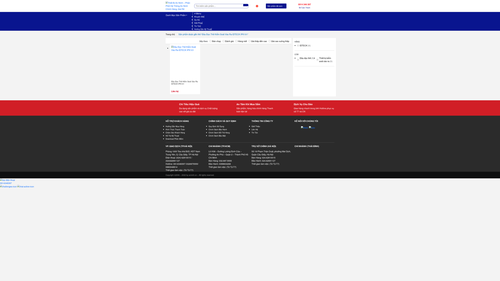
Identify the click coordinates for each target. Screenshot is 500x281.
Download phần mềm (174, 139)
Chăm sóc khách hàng (175, 132)
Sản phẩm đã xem (274, 6)
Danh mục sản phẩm (176, 15)
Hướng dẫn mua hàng (175, 126)
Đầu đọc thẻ (305, 58)
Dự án (196, 19)
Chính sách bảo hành (218, 129)
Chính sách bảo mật (217, 135)
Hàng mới (242, 41)
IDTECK (303, 45)
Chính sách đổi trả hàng (219, 132)
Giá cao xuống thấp (280, 41)
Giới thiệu (256, 126)
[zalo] (312, 127)
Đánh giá (229, 41)
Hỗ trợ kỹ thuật (172, 135)
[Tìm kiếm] (245, 5)
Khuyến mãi (199, 16)
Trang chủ (170, 34)
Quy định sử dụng (216, 126)
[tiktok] (304, 127)
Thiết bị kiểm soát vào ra (325, 60)
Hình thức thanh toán (175, 129)
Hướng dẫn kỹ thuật (203, 29)
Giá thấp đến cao (259, 41)
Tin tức (197, 26)
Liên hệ (255, 129)
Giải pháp (198, 23)
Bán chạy (216, 41)
